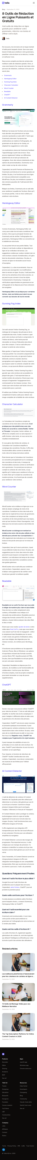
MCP (3, 1075)
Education (5, 1092)
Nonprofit (5, 1095)
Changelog (23, 1092)
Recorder (5, 1062)
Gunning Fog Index (10, 82)
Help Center (23, 1086)
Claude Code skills (26, 1102)
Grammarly (8, 75)
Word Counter (9, 88)
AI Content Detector (11, 98)
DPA (19, 1146)
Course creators (7, 1105)
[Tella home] (5, 3)
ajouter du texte (23, 627)
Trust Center (30, 1146)
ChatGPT (7, 95)
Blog (3, 9)
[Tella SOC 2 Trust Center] (3, 1149)
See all (4, 1078)
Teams (4, 1086)
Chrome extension (25, 1068)
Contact (4, 1132)
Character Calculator (11, 85)
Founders (5, 1102)
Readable (7, 91)
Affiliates (5, 1129)
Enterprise (5, 1089)
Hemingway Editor (10, 79)
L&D (3, 1111)
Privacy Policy (11, 1146)
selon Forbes (15, 887)
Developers (23, 1089)
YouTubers (5, 1108)
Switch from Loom (25, 1105)
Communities (6, 1115)
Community (23, 1099)
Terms (4, 1146)
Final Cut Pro (14, 629)
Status (4, 1135)
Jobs (3, 1126)
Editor (4, 1065)
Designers (5, 1099)
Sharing (4, 1068)
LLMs (23, 1146)
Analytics (5, 1071)
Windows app (24, 1065)
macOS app (23, 1062)
